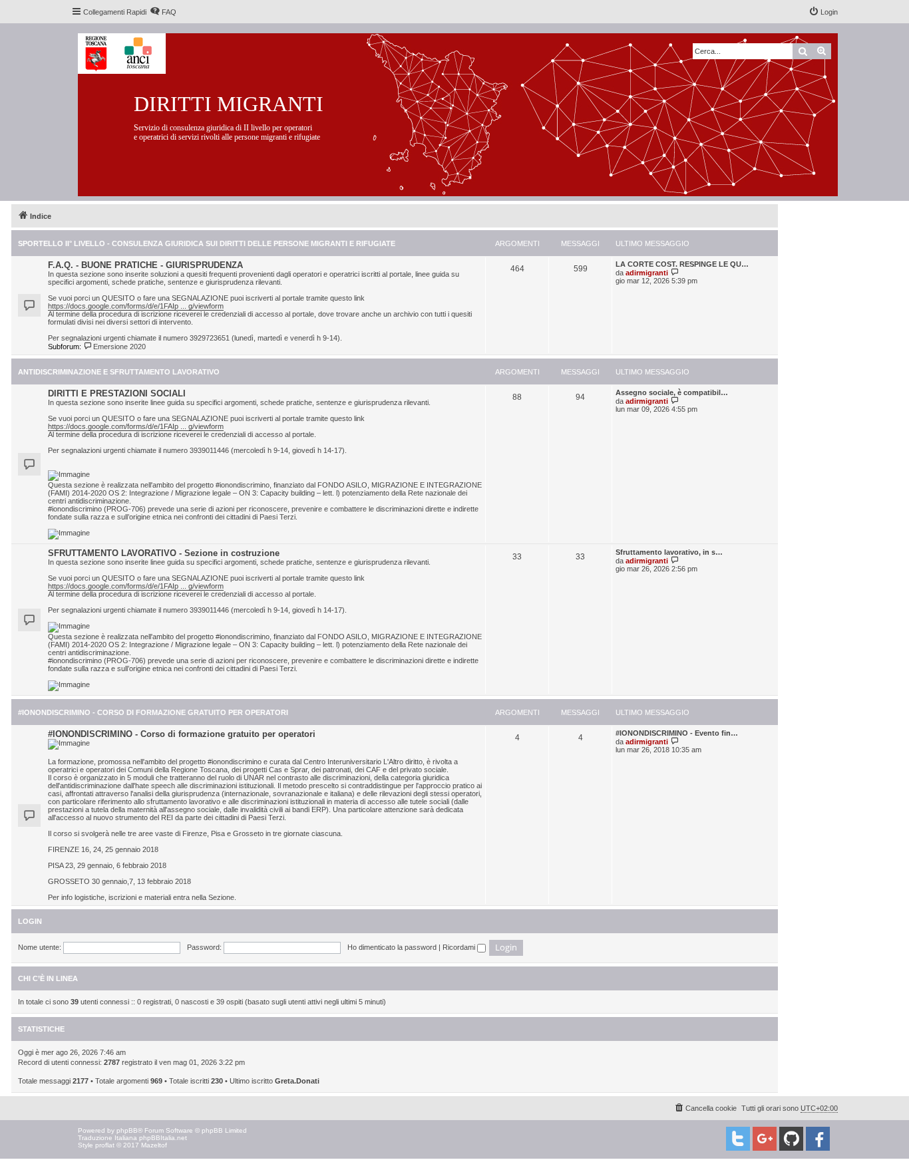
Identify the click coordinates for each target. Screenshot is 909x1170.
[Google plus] (765, 1139)
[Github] (791, 1139)
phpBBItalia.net (163, 1137)
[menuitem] (163, 12)
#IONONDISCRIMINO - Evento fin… (677, 733)
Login (30, 921)
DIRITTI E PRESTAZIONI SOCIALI (117, 393)
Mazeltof (154, 1145)
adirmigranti (647, 273)
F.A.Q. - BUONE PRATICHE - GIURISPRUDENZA (145, 265)
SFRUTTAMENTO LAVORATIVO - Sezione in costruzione (163, 553)
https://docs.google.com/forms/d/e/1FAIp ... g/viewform (136, 306)
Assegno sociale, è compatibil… (672, 392)
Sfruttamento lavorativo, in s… (669, 552)
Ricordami (460, 947)
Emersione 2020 (119, 347)
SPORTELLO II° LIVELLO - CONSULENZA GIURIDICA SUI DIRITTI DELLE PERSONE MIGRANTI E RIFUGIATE (206, 243)
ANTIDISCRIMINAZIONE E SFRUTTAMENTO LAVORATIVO (119, 372)
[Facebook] (818, 1139)
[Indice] (468, 112)
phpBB (127, 1130)
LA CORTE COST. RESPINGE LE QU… (682, 264)
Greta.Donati (297, 1081)
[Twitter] (738, 1139)
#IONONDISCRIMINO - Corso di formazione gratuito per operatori (153, 712)
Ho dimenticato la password (392, 947)
